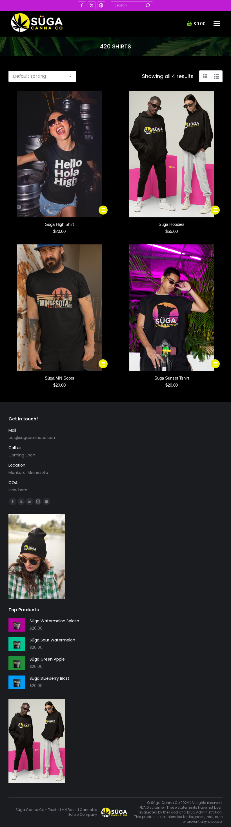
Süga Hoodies (172, 224)
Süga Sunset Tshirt (171, 378)
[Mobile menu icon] (217, 23)
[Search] (148, 5)
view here (17, 490)
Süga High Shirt (59, 224)
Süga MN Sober (59, 378)
